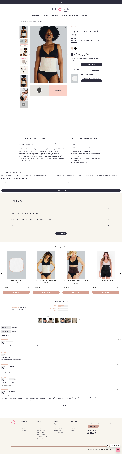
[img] (4, 339)
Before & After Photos (59, 426)
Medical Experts (58, 428)
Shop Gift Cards (41, 438)
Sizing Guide (74, 426)
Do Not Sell (23, 430)
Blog (55, 424)
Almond (72, 48)
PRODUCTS (39, 421)
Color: (75, 46)
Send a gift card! (95, 70)
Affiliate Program (58, 430)
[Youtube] (93, 433)
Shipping (73, 428)
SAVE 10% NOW (93, 426)
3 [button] (61, 405)
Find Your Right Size (78, 51)
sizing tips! (115, 175)
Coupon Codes (40, 441)
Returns (73, 430)
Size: (77, 52)
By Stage (64, 15)
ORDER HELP (74, 421)
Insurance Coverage (42, 436)
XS (72, 54)
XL (87, 54)
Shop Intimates (40, 432)
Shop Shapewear (41, 430)
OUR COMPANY (23, 421)
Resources (85, 15)
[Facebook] (91, 433)
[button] (74, 26)
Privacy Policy (23, 428)
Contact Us (22, 426)
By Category (46, 15)
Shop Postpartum (41, 428)
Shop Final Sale (41, 434)
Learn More (74, 42)
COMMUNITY (57, 421)
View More (61, 233)
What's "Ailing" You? (42, 424)
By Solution (55, 15)
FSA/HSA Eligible (74, 15)
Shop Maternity (40, 426)
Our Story (22, 424)
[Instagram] (88, 433)
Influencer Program (58, 432)
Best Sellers (36, 15)
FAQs (72, 424)
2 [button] (59, 405)
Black (75, 48)
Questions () (15, 327)
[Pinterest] (96, 433)
